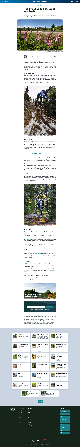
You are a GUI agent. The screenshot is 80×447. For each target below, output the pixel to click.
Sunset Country (21, 419)
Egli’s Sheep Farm (27, 263)
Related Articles (30, 151)
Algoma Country (21, 410)
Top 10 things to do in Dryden (35, 153)
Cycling (41, 5)
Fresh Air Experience (41, 256)
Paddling (29, 422)
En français (72, 1)
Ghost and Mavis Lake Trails (43, 141)
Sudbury (20, 417)
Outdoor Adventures (31, 420)
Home (7, 1)
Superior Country (21, 420)
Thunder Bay (21, 422)
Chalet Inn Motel (40, 268)
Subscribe (77, 1)
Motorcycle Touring (31, 419)
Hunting (29, 417)
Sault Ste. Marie (21, 415)
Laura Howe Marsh (42, 277)
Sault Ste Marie (64, 422)
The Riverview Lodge (38, 235)
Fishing (29, 415)
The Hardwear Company (36, 253)
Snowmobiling (30, 425)
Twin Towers (28, 239)
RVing (29, 424)
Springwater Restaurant (41, 244)
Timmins (20, 424)
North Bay (20, 412)
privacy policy (47, 309)
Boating (29, 412)
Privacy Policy (47, 444)
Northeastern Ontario (22, 414)
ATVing (29, 410)
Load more (40, 401)
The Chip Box (26, 231)
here (30, 76)
